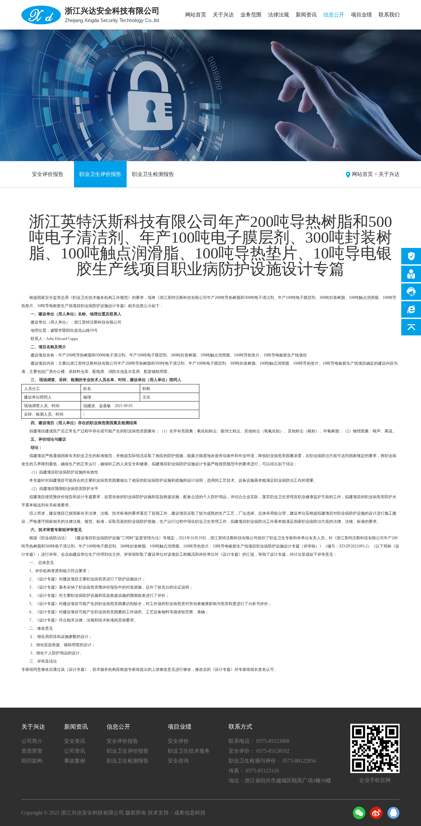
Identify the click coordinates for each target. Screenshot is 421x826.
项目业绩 (361, 14)
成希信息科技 (190, 812)
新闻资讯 (306, 14)
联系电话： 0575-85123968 (259, 741)
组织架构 (31, 761)
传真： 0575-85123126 (254, 770)
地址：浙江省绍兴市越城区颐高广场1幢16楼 (280, 780)
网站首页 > (364, 174)
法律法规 (278, 14)
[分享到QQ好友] (393, 813)
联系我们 (389, 14)
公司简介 (31, 741)
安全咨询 (178, 761)
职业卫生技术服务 (189, 751)
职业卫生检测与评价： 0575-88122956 (272, 761)
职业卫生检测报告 (153, 174)
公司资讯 (74, 751)
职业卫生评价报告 (100, 174)
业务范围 (250, 14)
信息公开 (333, 14)
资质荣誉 (31, 751)
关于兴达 (223, 14)
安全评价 (178, 741)
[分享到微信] (359, 813)
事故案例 (74, 761)
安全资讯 (74, 741)
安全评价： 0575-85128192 (259, 751)
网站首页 (195, 14)
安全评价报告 (47, 174)
